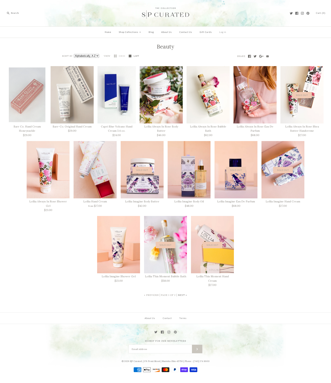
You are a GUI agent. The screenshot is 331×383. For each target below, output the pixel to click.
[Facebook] (296, 13)
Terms (183, 318)
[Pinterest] (307, 13)
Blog (151, 32)
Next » (182, 295)
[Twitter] (291, 13)
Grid (122, 56)
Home (108, 32)
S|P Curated (136, 361)
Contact (167, 318)
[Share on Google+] (261, 56)
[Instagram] (302, 13)
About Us (166, 32)
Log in (222, 32)
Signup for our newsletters (165, 341)
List (136, 56)
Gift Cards (206, 32)
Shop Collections (130, 32)
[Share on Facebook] (249, 56)
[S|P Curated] (165, 6)
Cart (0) (320, 13)
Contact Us (185, 32)
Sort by (67, 56)
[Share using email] (267, 56)
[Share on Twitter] (255, 56)
